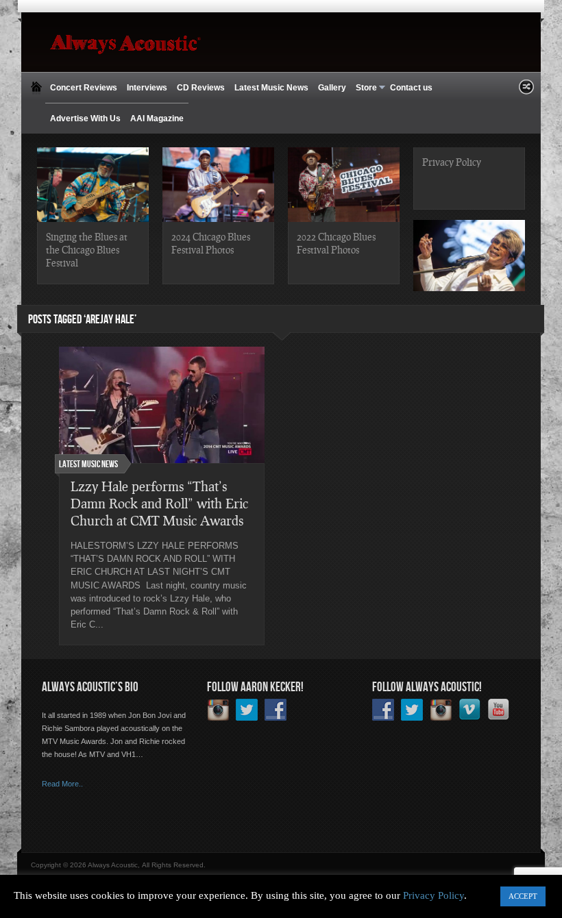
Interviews (147, 87)
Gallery (332, 87)
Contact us (411, 87)
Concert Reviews (83, 87)
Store (364, 88)
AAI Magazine (157, 118)
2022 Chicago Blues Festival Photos (336, 243)
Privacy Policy (451, 162)
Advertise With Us (85, 118)
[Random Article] (526, 91)
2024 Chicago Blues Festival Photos (210, 243)
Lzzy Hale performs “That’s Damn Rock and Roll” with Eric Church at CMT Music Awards (159, 503)
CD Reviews (201, 87)
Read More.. (62, 784)
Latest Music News (271, 87)
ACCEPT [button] (523, 896)
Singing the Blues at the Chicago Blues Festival (86, 249)
